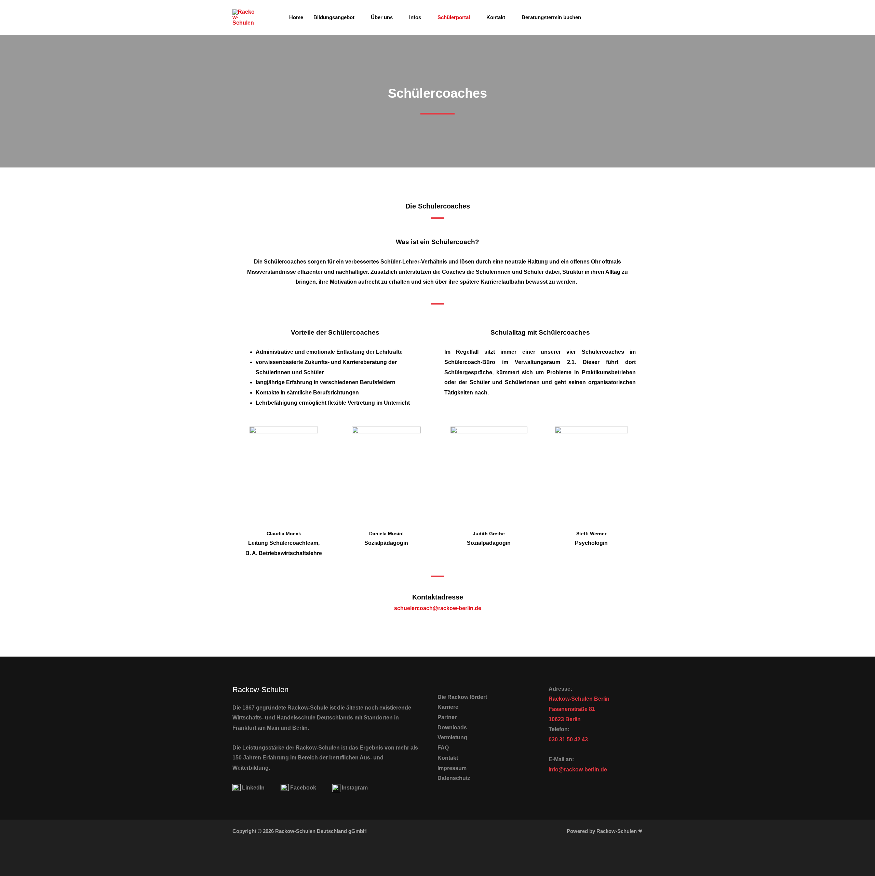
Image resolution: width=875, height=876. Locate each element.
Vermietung (452, 737)
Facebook (303, 788)
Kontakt (495, 17)
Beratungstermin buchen (551, 17)
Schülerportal (454, 17)
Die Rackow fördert (462, 697)
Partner (447, 717)
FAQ (443, 748)
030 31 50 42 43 (568, 739)
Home (296, 17)
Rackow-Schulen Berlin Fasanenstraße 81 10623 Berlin (579, 709)
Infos (415, 17)
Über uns (382, 17)
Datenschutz (454, 778)
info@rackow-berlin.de (578, 769)
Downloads (452, 727)
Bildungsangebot (333, 17)
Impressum (452, 768)
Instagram (355, 788)
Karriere (448, 707)
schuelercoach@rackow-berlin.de (437, 608)
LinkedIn (253, 788)
